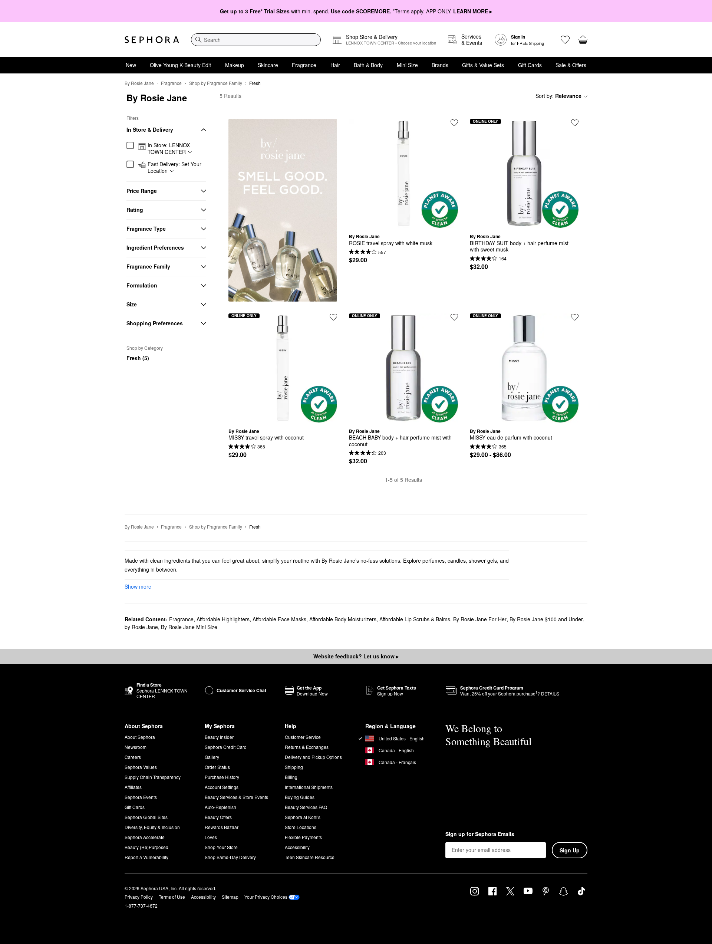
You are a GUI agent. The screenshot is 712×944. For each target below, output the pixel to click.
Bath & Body (368, 65)
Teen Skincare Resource (309, 857)
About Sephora (140, 737)
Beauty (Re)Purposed (146, 847)
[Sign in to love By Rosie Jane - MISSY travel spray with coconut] (333, 317)
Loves (211, 837)
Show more (138, 586)
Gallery (212, 757)
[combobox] (256, 39)
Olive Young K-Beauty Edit (180, 65)
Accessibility (297, 847)
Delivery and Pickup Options (313, 757)
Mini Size (407, 65)
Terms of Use (172, 897)
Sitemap (230, 897)
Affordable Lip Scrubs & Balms (414, 619)
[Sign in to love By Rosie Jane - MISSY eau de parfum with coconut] (574, 317)
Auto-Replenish (220, 807)
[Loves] (565, 39)
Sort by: (558, 95)
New (131, 65)
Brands (440, 65)
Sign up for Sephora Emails (479, 834)
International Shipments (309, 787)
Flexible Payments (303, 837)
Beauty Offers (218, 817)
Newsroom (135, 747)
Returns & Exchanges (307, 747)
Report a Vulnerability (146, 857)
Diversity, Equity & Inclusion (152, 827)
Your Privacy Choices (265, 897)
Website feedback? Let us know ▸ (356, 656)
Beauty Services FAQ (306, 807)
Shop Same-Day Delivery (230, 857)
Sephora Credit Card (226, 747)
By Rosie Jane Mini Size (189, 627)
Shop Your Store (221, 847)
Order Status (217, 767)
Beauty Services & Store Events (236, 797)
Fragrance (304, 65)
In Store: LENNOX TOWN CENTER (169, 148)
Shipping (294, 767)
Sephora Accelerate (145, 837)
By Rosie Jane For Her (480, 619)
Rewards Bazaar (221, 827)
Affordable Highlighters (223, 619)
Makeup (234, 65)
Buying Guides (299, 797)
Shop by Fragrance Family (215, 83)
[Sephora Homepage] (152, 39)
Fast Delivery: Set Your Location (174, 167)
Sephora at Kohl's (302, 817)
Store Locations (300, 827)
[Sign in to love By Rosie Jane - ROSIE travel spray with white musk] (454, 122)
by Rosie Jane (141, 627)
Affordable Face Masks (279, 619)
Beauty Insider (219, 737)
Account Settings (221, 787)
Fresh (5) (137, 358)
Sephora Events (141, 797)
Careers (133, 757)
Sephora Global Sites (146, 817)
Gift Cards (530, 65)
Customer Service (303, 737)
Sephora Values (141, 767)
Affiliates (133, 787)
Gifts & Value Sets (483, 65)
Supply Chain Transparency (153, 777)
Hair (335, 65)
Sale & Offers (571, 65)
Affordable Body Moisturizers (342, 619)
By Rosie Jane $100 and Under (546, 619)
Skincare (268, 65)
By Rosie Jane (139, 83)
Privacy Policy (139, 897)
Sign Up (570, 850)
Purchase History (222, 777)
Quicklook (403, 222)
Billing (291, 777)
